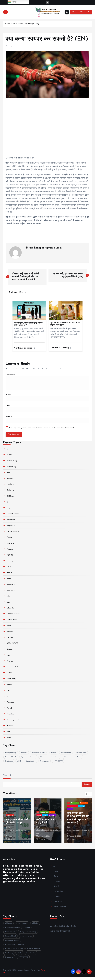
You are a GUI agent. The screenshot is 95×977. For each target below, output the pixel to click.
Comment (10, 375)
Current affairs (13, 514)
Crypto (9, 508)
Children (10, 490)
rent (8, 655)
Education (11, 519)
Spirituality (11, 679)
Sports (9, 684)
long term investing (28, 932)
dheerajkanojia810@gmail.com (43, 248)
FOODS (10, 555)
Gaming (10, 561)
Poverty (10, 637)
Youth (9, 731)
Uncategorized (11, 46)
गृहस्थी (9, 737)
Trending (10, 714)
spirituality (31, 761)
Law (8, 602)
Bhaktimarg (11, 467)
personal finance (28, 757)
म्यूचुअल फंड (59, 761)
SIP (19, 761)
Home (7, 24)
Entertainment (13, 531)
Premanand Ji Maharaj (50, 757)
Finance (10, 549)
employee (10, 525)
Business (10, 478)
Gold (9, 567)
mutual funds (11, 757)
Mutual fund (12, 620)
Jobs (8, 596)
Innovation (11, 584)
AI (7, 449)
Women (10, 726)
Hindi (14, 2)
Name (9, 394)
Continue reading (23, 348)
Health (9, 573)
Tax (8, 690)
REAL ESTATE (12, 643)
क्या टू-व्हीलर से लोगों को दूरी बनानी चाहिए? (63, 926)
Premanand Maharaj (73, 757)
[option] (17, 820)
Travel (9, 708)
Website (9, 416)
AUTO (9, 455)
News (9, 625)
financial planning (39, 753)
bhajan (9, 923)
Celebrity (10, 484)
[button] (86, 794)
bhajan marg (11, 753)
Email (9, 405)
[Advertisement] (47, 127)
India (9, 578)
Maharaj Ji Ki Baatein (81, 12)
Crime (9, 502)
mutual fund (81, 753)
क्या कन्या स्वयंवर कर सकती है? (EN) (25, 24)
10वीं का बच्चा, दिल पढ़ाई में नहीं (60, 931)
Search (7, 775)
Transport (10, 702)
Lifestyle (10, 608)
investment (66, 753)
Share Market (12, 667)
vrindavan (45, 761)
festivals (10, 543)
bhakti (24, 753)
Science (10, 661)
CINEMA (10, 496)
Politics (9, 631)
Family (9, 537)
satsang (9, 761)
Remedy (10, 649)
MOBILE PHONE (13, 614)
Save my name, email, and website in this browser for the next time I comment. (41, 428)
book (9, 472)
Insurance (10, 590)
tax (8, 696)
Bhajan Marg (12, 461)
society (9, 673)
